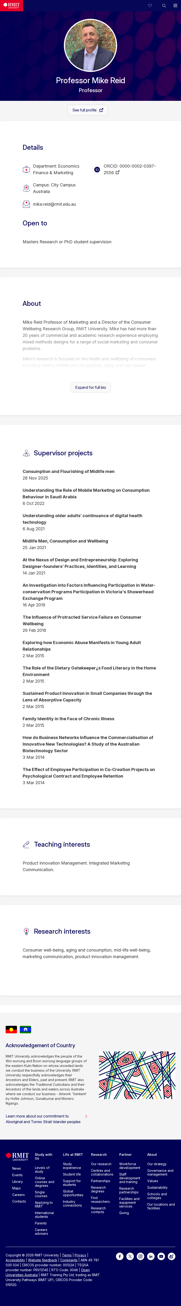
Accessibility (15, 1260)
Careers (18, 1195)
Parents (41, 1223)
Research (99, 1155)
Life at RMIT (73, 1155)
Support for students (72, 1183)
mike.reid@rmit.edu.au (54, 204)
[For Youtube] (161, 1256)
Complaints (69, 1260)
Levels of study (42, 1169)
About (152, 1155)
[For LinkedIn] (151, 1256)
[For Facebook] (119, 1256)
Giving (124, 1213)
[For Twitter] (130, 1256)
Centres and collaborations (102, 1172)
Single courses (41, 1194)
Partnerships (100, 1181)
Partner (125, 1155)
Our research (101, 1164)
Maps (16, 1188)
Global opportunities (73, 1193)
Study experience (72, 1166)
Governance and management (160, 1172)
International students (44, 1215)
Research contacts (98, 1210)
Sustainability (157, 1187)
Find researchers (100, 1200)
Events (17, 1175)
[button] (164, 5)
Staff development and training (129, 1178)
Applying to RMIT (44, 1204)
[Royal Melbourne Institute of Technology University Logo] (11, 5)
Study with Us (43, 1156)
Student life (72, 1174)
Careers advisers (41, 1231)
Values (152, 1181)
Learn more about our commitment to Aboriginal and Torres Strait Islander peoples (43, 1119)
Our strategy (157, 1164)
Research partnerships (129, 1190)
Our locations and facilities (161, 1206)
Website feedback (42, 1260)
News (16, 1168)
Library (17, 1182)
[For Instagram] (140, 1256)
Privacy (80, 1255)
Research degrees (98, 1189)
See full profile (85, 110)
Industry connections (72, 1203)
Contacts (19, 1201)
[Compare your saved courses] (152, 5)
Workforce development (129, 1166)
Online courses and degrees (44, 1182)
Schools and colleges (157, 1196)
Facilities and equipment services (129, 1202)
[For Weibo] (171, 1256)
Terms (67, 1255)
